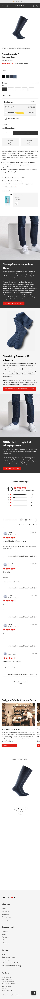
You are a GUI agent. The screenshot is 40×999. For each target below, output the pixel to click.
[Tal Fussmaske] (7, 200)
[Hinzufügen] (16, 203)
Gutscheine (5, 943)
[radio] (6, 107)
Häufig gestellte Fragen (8, 957)
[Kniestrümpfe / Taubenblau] (20, 784)
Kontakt (4, 908)
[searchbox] (11, 519)
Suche (3, 954)
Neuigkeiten (5, 914)
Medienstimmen (6, 917)
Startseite (4, 48)
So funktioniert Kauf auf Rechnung (11, 966)
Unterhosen (5, 937)
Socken (4, 934)
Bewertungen (5, 920)
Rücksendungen (6, 960)
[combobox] (28, 525)
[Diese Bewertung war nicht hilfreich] (34, 556)
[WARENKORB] (37, 5)
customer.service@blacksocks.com (11, 995)
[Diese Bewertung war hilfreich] (31, 556)
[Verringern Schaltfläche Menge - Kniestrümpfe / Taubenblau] (4, 133)
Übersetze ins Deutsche (12, 582)
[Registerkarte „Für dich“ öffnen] (33, 993)
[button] (7, 5)
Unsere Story (5, 911)
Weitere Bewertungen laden (20, 682)
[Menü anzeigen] (2, 5)
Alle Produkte (5, 931)
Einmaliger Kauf (11, 107)
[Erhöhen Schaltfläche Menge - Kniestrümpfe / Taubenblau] (10, 133)
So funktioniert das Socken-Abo (10, 963)
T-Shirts (4, 940)
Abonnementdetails (13, 118)
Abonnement (15, 112)
